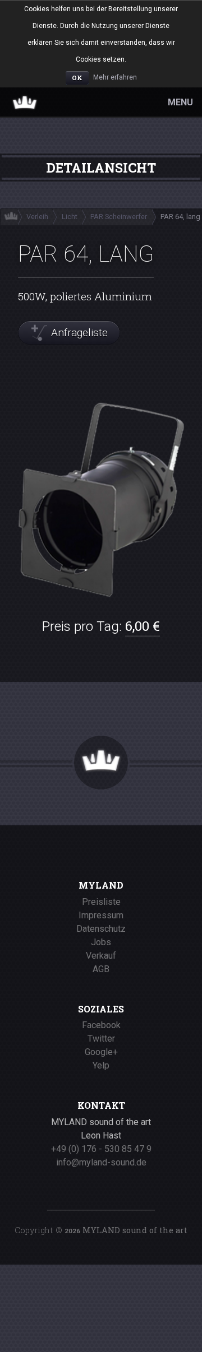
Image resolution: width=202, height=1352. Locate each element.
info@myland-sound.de (101, 1162)
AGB (101, 969)
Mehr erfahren (115, 77)
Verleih (37, 216)
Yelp (101, 1065)
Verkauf (101, 955)
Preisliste (101, 901)
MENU (180, 102)
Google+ (101, 1052)
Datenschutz (101, 928)
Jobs (101, 942)
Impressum (101, 915)
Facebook (101, 1025)
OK (77, 77)
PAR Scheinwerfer (118, 216)
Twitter (101, 1038)
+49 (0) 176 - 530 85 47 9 (101, 1149)
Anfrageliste (79, 332)
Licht (69, 216)
